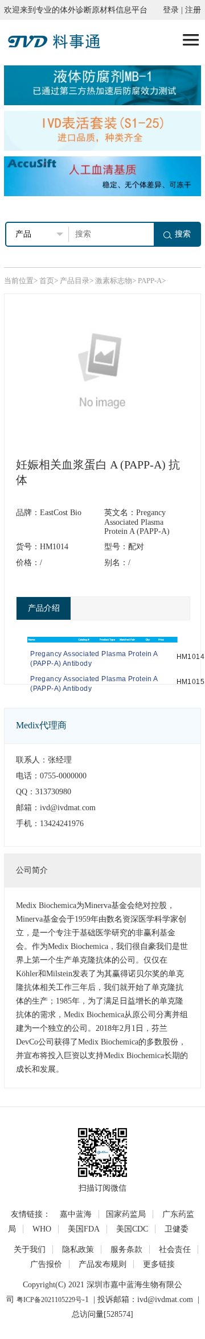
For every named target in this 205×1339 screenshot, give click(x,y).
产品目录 (74, 280)
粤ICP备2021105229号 (49, 1300)
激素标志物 (113, 280)
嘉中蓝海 (76, 1214)
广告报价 (46, 1264)
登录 (171, 10)
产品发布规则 (102, 1264)
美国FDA (84, 1229)
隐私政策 (78, 1249)
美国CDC (132, 1229)
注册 (193, 10)
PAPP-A (150, 280)
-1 (85, 1299)
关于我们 (30, 1249)
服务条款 (126, 1249)
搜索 (183, 234)
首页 (46, 280)
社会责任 (175, 1249)
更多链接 (159, 1264)
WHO (41, 1229)
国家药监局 (126, 1214)
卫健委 (176, 1229)
